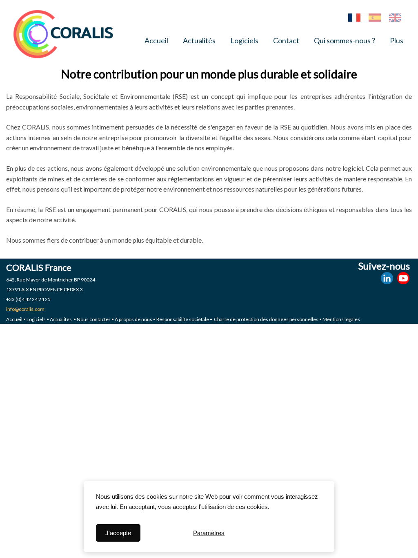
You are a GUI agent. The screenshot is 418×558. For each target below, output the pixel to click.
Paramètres (209, 532)
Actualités (199, 40)
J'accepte (118, 532)
